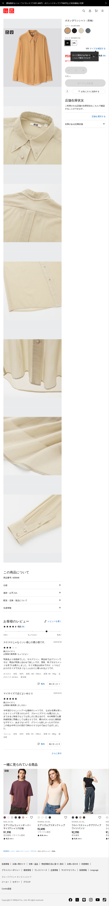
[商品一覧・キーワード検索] (102, 11)
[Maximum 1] (83, 70)
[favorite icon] (31, 817)
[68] (88, 30)
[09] (74, 30)
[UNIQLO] (8, 11)
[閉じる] (94, 56)
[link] (57, 3)
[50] (81, 30)
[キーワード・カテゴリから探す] (84, 11)
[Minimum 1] (68, 70)
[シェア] (67, 91)
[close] (3, 3)
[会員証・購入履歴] (90, 11)
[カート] (96, 11)
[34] (67, 30)
